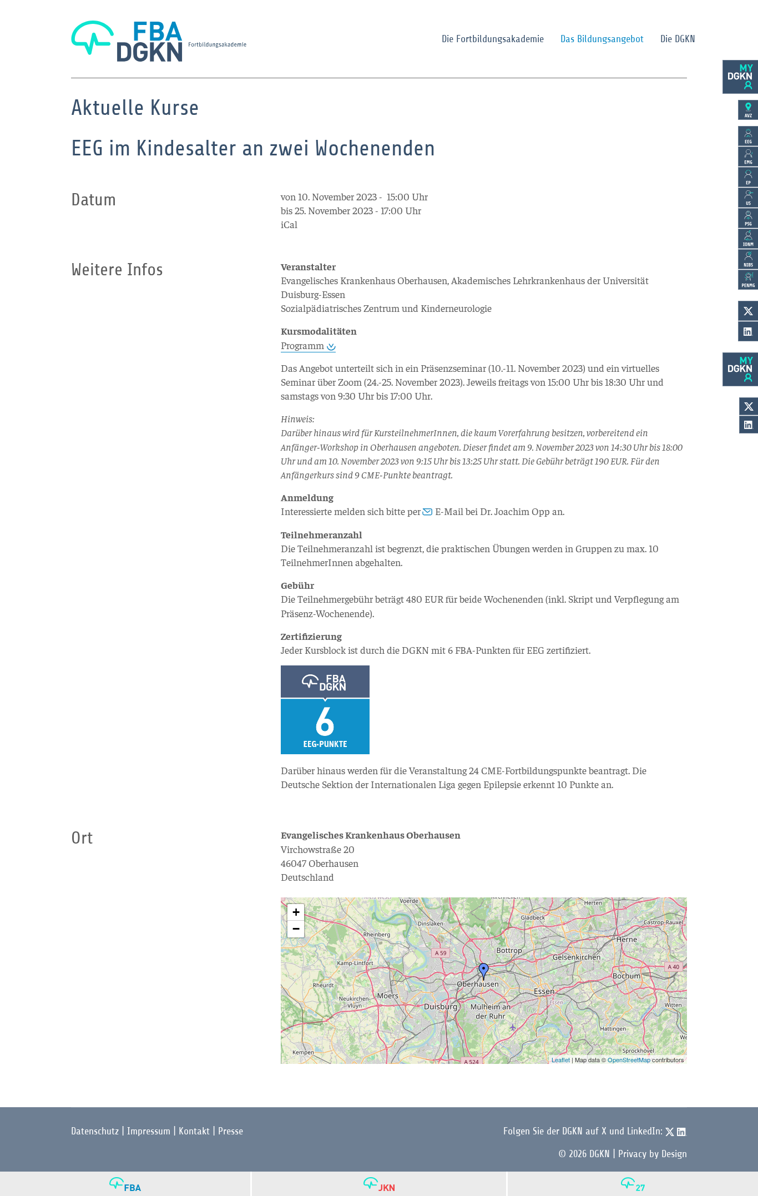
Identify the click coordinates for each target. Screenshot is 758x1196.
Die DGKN (677, 38)
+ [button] (296, 912)
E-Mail (449, 510)
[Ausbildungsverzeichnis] (748, 110)
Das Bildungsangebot (602, 38)
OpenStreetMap (629, 1059)
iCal (289, 224)
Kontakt (194, 1131)
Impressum (148, 1131)
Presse (230, 1131)
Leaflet (561, 1059)
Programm (302, 345)
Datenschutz (95, 1131)
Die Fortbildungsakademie (493, 38)
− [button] (296, 929)
